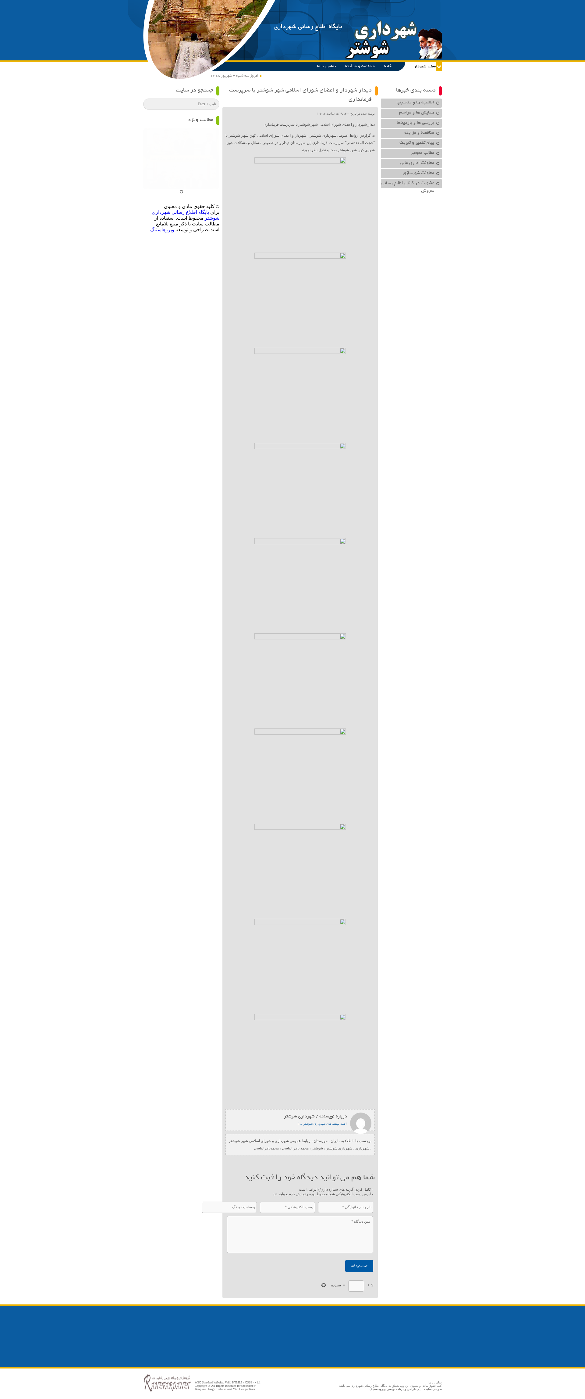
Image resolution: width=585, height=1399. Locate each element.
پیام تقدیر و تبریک (416, 142)
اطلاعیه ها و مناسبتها (415, 102)
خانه (388, 66)
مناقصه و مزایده (360, 66)
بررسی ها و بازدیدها (415, 122)
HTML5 (237, 1382)
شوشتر (317, 1148)
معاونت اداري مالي (417, 162)
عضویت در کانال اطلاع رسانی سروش (407, 183)
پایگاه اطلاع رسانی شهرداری (308, 26)
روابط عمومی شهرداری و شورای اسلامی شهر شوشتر (269, 1141)
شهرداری (362, 1148)
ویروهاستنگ (162, 229)
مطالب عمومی (422, 152)
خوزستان (321, 1141)
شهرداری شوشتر (339, 1148)
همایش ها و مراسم (416, 112)
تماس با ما (326, 66)
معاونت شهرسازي (418, 172)
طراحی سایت (433, 1389)
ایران (334, 1141)
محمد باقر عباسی (295, 1148)
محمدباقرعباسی (266, 1148)
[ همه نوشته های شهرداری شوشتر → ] (322, 1123)
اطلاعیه (347, 1141)
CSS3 (248, 1382)
